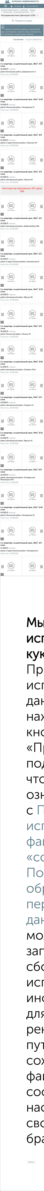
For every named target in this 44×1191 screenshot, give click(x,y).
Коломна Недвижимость (10, 10)
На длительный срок (21, 12)
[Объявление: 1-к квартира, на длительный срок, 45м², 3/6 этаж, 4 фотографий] (11, 133)
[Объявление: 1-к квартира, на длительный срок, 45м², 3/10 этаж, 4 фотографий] (11, 287)
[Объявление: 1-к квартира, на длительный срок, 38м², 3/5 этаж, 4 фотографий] (11, 216)
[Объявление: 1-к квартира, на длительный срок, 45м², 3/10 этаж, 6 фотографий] (11, 97)
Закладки (17, 6)
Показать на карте (23, 21)
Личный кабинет (32, 6)
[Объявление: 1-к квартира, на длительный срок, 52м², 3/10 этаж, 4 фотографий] (11, 505)
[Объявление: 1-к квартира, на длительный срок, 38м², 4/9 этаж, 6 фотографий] (11, 61)
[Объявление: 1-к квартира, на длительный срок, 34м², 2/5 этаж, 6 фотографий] (11, 395)
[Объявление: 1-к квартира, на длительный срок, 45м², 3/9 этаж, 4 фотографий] (11, 169)
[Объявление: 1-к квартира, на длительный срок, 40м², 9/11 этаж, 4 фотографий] (11, 430)
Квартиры (24, 10)
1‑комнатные (7, 12)
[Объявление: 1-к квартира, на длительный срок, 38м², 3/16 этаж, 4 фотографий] (11, 359)
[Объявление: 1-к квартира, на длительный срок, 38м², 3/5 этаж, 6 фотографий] (11, 540)
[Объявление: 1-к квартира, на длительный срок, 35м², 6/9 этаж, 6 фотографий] (11, 467)
